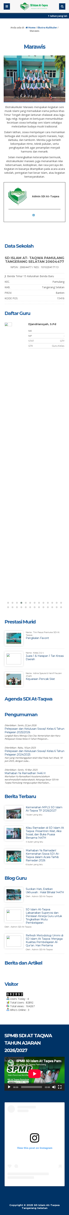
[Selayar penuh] (60, 1087)
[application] (34, 1074)
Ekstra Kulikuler (47, 27)
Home (32, 27)
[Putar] (9, 1087)
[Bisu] (54, 1087)
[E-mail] (34, 215)
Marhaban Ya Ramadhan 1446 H (25, 773)
